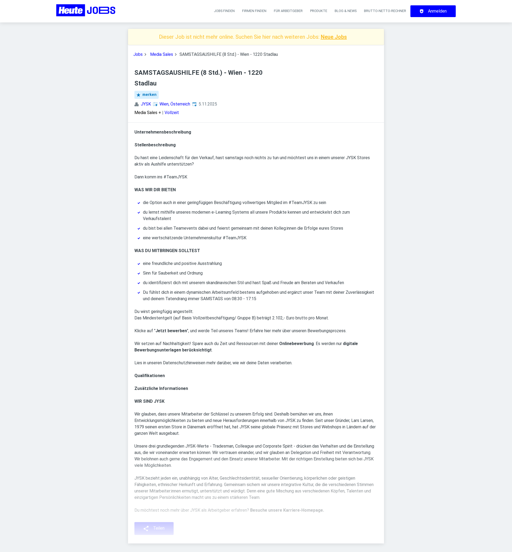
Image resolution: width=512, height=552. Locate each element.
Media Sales (161, 54)
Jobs (138, 54)
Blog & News (346, 11)
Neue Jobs (334, 37)
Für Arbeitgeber (288, 11)
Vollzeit (172, 112)
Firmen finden (254, 11)
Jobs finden (224, 11)
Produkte (318, 11)
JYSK (146, 104)
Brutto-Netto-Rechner (385, 11)
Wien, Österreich (174, 104)
